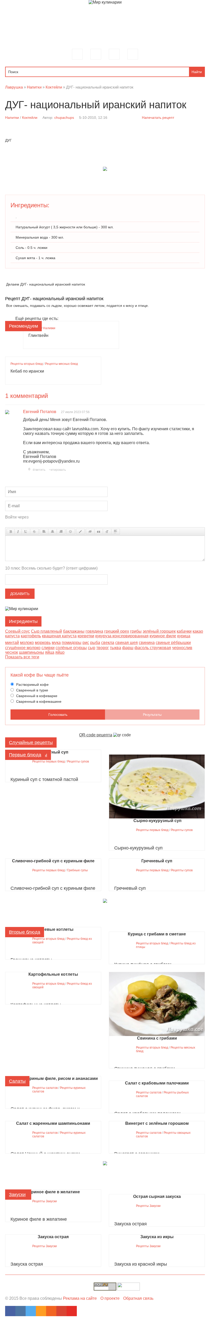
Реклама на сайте (80, 1298)
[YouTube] (72, 1311)
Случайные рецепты (31, 742)
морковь (43, 642)
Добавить (19, 594)
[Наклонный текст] (18, 531)
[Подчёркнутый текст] (26, 531)
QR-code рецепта (95, 735)
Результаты (152, 714)
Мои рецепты (114, 54)
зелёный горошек (159, 631)
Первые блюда (25, 754)
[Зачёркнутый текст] (34, 531)
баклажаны (74, 631)
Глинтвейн (38, 335)
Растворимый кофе (32, 684)
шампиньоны (31, 652)
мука (56, 642)
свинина (147, 642)
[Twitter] (31, 1311)
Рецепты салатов (45, 1088)
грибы (136, 631)
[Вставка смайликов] (70, 531)
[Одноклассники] (41, 1311)
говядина (94, 631)
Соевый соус (17, 631)
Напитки (12, 117)
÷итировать (57, 470)
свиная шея (126, 642)
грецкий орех (116, 631)
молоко (27, 642)
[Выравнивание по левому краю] (44, 531)
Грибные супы (77, 870)
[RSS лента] (51, 1311)
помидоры (71, 642)
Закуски (17, 1194)
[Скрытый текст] (90, 531)
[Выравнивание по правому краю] (61, 531)
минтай (12, 642)
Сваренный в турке (31, 690)
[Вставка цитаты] (98, 531)
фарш (127, 648)
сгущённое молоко (22, 648)
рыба (95, 642)
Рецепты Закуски (44, 1201)
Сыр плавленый (46, 631)
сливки (48, 648)
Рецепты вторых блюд (26, 364)
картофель (31, 636)
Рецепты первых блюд (48, 761)
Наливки (49, 328)
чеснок (11, 652)
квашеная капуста (59, 636)
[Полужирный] (11, 531)
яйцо (60, 652)
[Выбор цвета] (80, 531)
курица (183, 636)
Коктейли (29, 117)
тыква (115, 648)
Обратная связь (138, 1298)
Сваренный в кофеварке (36, 696)
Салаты (17, 1081)
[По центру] (52, 531)
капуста (12, 636)
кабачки (184, 631)
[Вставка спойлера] (115, 531)
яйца (49, 652)
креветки (86, 636)
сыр (91, 648)
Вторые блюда (24, 932)
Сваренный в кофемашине (38, 701)
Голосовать (57, 714)
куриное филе (163, 636)
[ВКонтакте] (20, 1311)
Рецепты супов (78, 761)
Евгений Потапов (39, 411)
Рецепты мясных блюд (61, 364)
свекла (107, 642)
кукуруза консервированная (122, 636)
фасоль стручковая (152, 648)
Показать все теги (22, 657)
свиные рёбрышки (173, 642)
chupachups (64, 117)
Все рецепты (95, 54)
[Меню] (77, 54)
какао (198, 631)
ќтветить (39, 470)
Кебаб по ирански (27, 371)
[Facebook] (10, 1311)
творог (102, 648)
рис (85, 642)
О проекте (110, 1298)
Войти (132, 54)
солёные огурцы (71, 648)
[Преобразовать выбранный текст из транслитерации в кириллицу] (107, 531)
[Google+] (61, 1311)
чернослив (182, 648)
